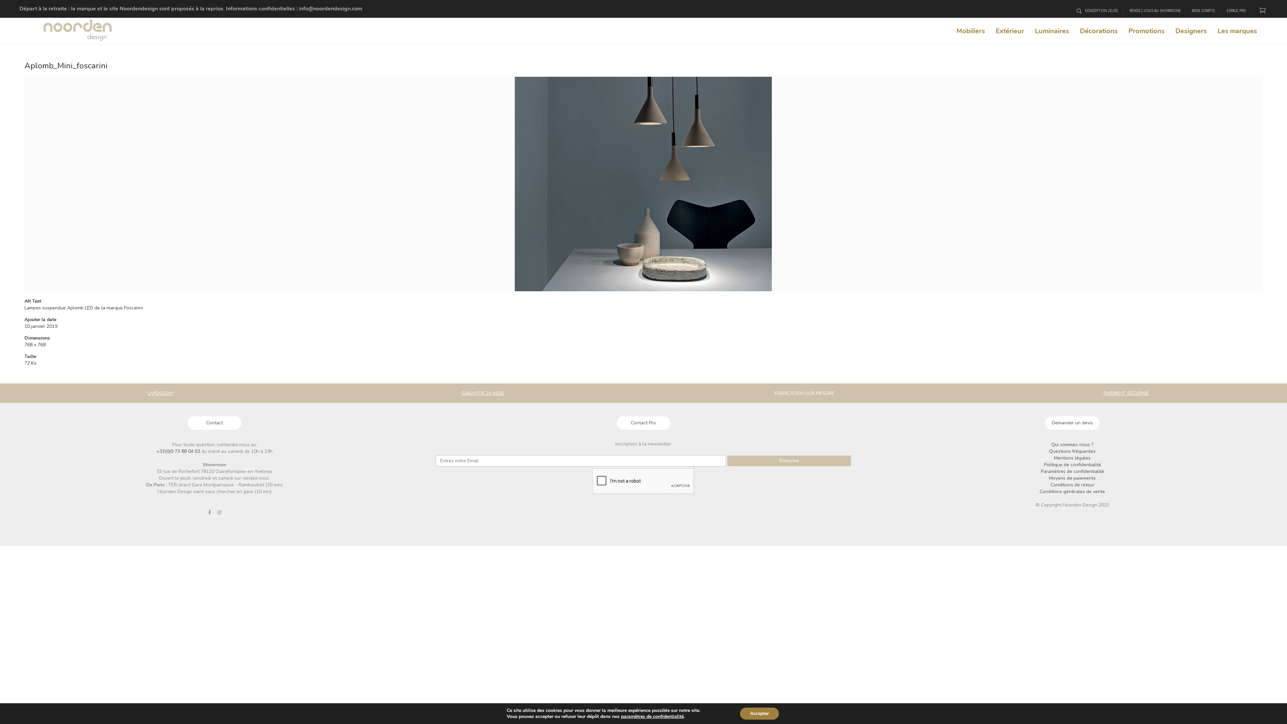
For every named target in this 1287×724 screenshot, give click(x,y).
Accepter (759, 713)
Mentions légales (1072, 458)
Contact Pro (643, 423)
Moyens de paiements (1072, 478)
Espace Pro (1236, 10)
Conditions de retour (1072, 485)
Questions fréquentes (1072, 451)
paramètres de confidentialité (652, 717)
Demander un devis (1072, 423)
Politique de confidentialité (1072, 465)
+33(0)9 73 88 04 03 (179, 451)
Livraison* (161, 393)
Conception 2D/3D (1101, 10)
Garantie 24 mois (483, 393)
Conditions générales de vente (1072, 491)
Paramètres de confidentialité (1072, 471)
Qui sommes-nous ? (1072, 444)
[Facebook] (209, 512)
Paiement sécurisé (1126, 393)
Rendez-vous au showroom (1154, 10)
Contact (214, 423)
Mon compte (1203, 10)
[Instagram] (219, 512)
